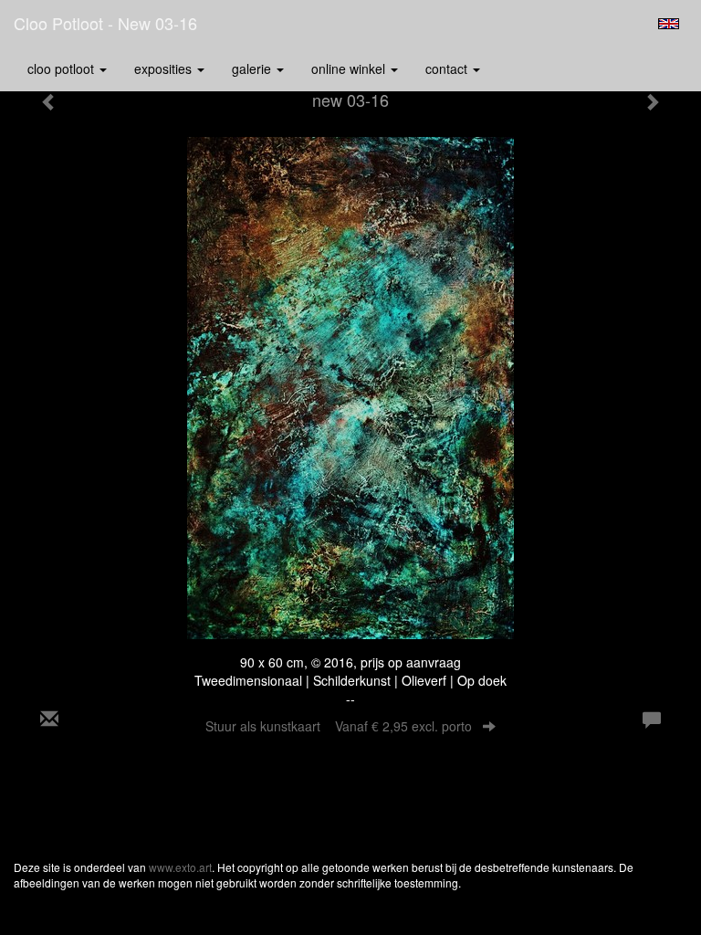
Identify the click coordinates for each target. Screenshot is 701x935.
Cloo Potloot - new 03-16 (105, 23)
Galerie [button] (253, 68)
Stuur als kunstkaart (338, 726)
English (668, 23)
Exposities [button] (164, 68)
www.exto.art (180, 867)
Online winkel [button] (350, 68)
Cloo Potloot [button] (62, 68)
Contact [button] (448, 68)
